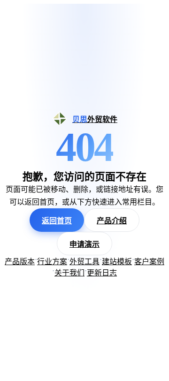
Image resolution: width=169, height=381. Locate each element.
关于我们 (69, 273)
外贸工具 (84, 262)
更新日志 (102, 273)
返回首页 (57, 221)
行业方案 (52, 262)
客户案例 (149, 262)
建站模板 (117, 262)
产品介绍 (112, 221)
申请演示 (84, 244)
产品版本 (20, 262)
